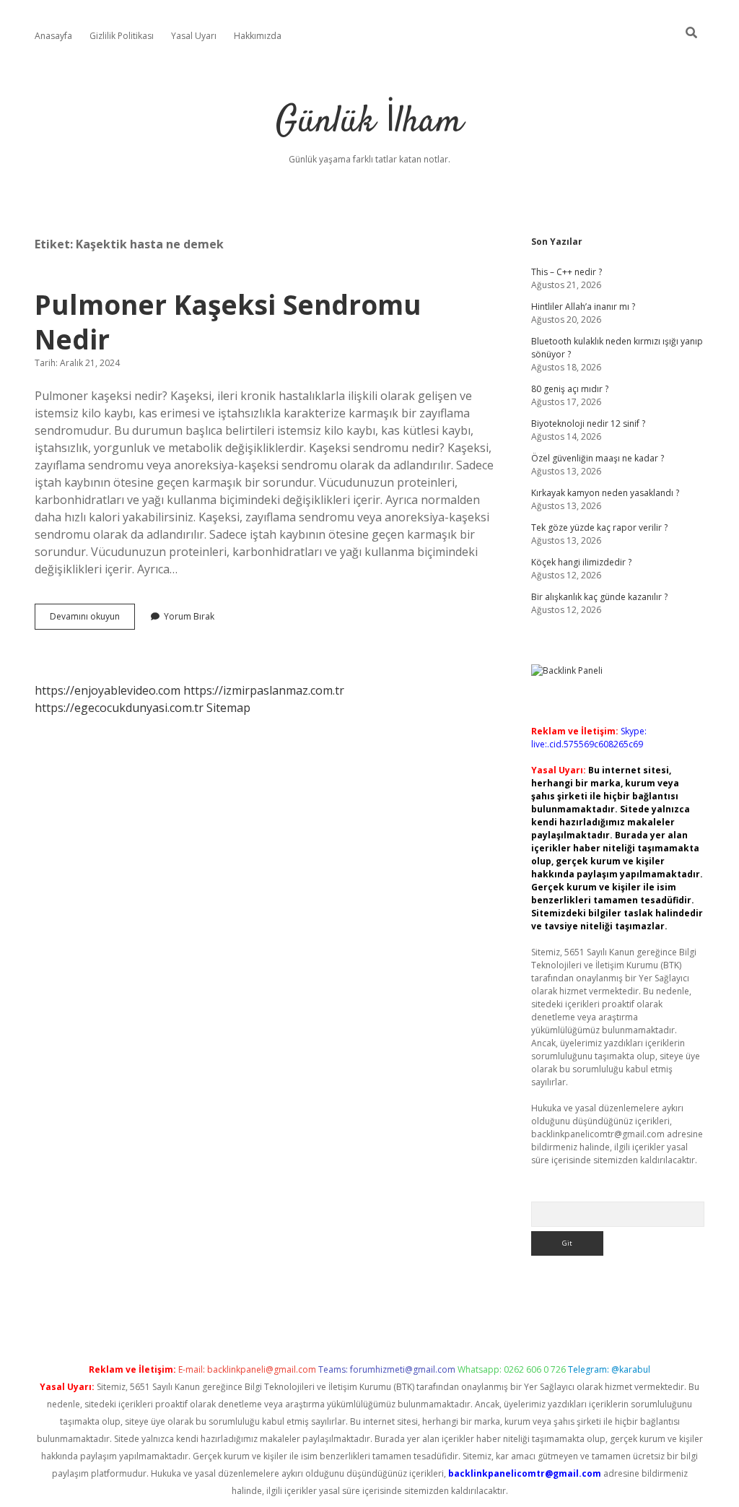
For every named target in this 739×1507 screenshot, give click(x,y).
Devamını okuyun (92, 619)
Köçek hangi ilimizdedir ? (581, 562)
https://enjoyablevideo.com (107, 690)
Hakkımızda (257, 36)
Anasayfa (53, 36)
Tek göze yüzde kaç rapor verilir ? (599, 527)
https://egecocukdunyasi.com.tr (119, 708)
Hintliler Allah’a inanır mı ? (583, 306)
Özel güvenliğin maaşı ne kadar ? (597, 458)
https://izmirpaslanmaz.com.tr (263, 690)
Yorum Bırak (189, 616)
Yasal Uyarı (194, 36)
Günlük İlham (369, 122)
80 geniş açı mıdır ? (569, 389)
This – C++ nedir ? (566, 272)
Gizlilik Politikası (121, 36)
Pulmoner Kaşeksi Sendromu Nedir (228, 321)
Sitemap (228, 708)
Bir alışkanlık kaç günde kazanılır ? (599, 597)
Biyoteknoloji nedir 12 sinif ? (588, 423)
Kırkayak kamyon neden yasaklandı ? (605, 493)
